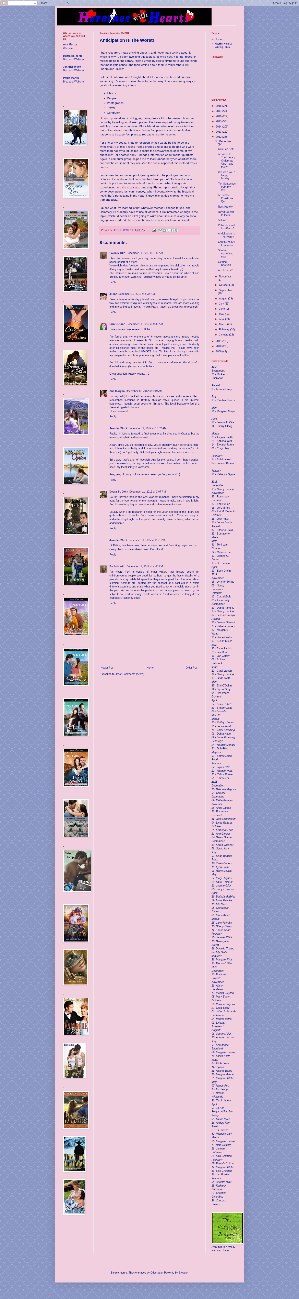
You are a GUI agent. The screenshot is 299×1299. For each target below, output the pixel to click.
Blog (65, 59)
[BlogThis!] (164, 230)
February (224, 329)
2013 (219, 131)
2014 (219, 126)
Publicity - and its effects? (226, 227)
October (224, 284)
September (225, 290)
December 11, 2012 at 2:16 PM (147, 540)
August (223, 298)
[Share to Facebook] (172, 230)
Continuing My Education (226, 243)
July (222, 303)
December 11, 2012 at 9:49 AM (144, 391)
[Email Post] (153, 230)
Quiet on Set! (226, 149)
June (222, 308)
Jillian (113, 293)
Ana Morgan (117, 391)
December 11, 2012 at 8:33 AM (136, 293)
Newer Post (107, 667)
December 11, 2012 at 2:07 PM (147, 491)
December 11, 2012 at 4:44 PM (145, 566)
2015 (219, 121)
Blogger (183, 1272)
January (224, 334)
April (222, 319)
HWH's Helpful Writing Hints (223, 45)
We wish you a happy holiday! (226, 175)
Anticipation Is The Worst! (226, 235)
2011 (219, 341)
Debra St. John (118, 491)
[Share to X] (168, 230)
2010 (219, 346)
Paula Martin (117, 252)
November (225, 276)
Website (68, 48)
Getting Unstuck (224, 263)
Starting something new (225, 253)
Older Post (192, 667)
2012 (219, 136)
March (223, 324)
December (225, 141)
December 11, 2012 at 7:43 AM (145, 252)
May (222, 314)
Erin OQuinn (117, 324)
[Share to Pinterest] (176, 230)
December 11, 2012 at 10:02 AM (147, 428)
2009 (219, 351)
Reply (112, 282)
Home (150, 667)
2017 (219, 111)
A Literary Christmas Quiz (225, 198)
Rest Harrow (225, 206)
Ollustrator (157, 1272)
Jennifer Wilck (118, 428)
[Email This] (160, 230)
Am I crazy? (225, 270)
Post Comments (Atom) (130, 673)
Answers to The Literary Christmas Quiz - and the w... (226, 160)
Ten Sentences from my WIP (227, 186)
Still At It (223, 220)
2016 (219, 116)
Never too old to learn (226, 213)
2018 (219, 105)
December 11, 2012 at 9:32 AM (145, 324)
